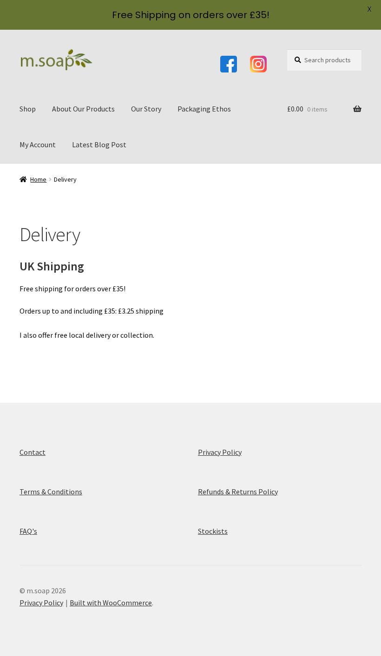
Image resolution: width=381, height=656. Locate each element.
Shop (28, 108)
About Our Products (83, 108)
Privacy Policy (220, 452)
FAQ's (28, 531)
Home (38, 179)
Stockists (213, 531)
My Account (38, 144)
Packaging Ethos (204, 108)
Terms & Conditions (51, 491)
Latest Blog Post (99, 144)
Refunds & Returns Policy (238, 491)
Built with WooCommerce (111, 602)
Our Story (146, 108)
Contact (33, 452)
